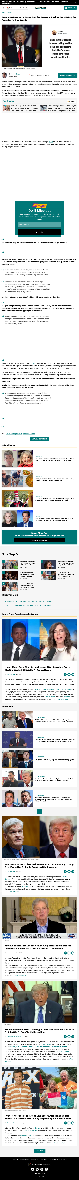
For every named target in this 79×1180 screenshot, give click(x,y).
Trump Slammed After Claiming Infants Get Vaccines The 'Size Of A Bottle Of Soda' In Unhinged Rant (39, 1031)
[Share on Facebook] (65, 674)
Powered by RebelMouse (39, 1177)
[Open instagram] (46, 1169)
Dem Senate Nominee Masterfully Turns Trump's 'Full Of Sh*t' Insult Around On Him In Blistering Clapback (54, 779)
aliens (51, 142)
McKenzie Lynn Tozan (13, 1123)
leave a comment (67, 75)
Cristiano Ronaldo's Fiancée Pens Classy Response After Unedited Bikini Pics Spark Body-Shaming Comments (27, 577)
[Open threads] (41, 1169)
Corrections (43, 1160)
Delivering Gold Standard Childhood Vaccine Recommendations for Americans (38, 1047)
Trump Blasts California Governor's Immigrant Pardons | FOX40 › (28, 601)
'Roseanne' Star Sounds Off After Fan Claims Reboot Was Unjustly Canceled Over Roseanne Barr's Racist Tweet (54, 459)
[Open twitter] (37, 1169)
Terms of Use (34, 1160)
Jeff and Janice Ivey (30, 1130)
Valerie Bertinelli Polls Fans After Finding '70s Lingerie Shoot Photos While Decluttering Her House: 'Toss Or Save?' (66, 565)
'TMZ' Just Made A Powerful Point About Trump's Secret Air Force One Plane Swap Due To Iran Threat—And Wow (54, 720)
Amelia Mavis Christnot (14, 1036)
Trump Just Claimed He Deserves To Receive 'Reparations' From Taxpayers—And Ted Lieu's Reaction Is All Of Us (54, 760)
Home (3, 12)
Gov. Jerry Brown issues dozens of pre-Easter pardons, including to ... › (30, 605)
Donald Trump (40, 717)
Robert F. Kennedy (62, 1052)
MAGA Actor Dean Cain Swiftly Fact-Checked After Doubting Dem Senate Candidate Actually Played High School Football (53, 799)
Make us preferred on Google (18, 8)
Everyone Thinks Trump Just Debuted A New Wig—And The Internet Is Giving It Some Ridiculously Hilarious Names (55, 740)
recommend (25, 886)
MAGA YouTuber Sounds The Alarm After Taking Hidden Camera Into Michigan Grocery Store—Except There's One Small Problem (28, 566)
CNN (33, 363)
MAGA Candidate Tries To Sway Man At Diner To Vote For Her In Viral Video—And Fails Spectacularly (35, 3)
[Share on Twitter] (69, 674)
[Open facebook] (32, 1169)
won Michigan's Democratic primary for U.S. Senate (53, 689)
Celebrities (38, 456)
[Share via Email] (72, 674)
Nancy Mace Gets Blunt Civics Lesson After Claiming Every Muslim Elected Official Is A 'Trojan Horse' (37, 668)
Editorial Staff (53, 1160)
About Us (15, 1160)
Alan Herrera (11, 674)
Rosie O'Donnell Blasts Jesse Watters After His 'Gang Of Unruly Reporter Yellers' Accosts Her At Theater (54, 519)
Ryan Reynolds (25, 1135)
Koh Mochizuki (15, 74)
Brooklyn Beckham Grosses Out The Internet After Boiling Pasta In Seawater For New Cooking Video (54, 479)
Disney (37, 1128)
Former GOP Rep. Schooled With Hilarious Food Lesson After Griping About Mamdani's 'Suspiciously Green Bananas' (66, 577)
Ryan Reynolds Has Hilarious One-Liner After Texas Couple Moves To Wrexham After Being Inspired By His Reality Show (38, 1117)
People (9, 12)
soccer (17, 1138)
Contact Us (63, 1160)
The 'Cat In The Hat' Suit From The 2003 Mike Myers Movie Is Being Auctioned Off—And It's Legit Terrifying (55, 499)
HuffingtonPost (16, 434)
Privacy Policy (24, 1160)
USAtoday (32, 434)
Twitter (25, 434)
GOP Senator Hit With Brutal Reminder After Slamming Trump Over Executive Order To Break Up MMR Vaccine (39, 865)
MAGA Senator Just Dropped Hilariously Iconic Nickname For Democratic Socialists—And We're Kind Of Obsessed (38, 947)
